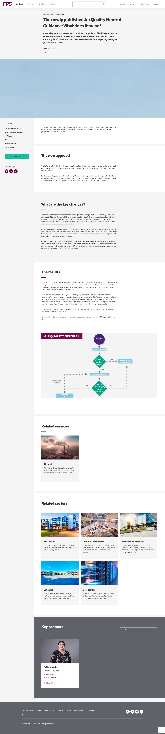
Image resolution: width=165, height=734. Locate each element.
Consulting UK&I (59, 14)
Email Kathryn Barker (50, 677)
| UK (51, 683)
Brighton (47, 683)
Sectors (31, 4)
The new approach (11, 128)
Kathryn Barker (49, 48)
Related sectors (10, 144)
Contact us (17, 156)
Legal (39, 710)
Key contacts (9, 147)
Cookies (60, 710)
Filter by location (125, 626)
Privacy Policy (49, 710)
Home (45, 14)
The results (11, 136)
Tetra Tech (144, 4)
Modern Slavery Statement (76, 710)
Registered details (27, 710)
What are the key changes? (14, 132)
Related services (11, 140)
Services (19, 4)
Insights (53, 4)
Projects (42, 4)
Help (23, 714)
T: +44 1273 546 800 (49, 674)
